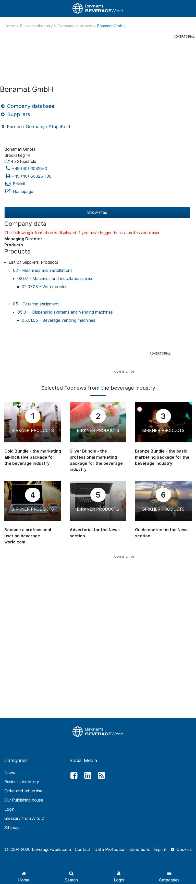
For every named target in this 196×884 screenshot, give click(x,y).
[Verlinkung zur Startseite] (98, 731)
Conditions (139, 849)
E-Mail (18, 183)
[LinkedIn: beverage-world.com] (86, 775)
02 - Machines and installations (42, 270)
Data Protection (110, 849)
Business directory (37, 25)
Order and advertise (23, 790)
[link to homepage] (98, 8)
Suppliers (18, 114)
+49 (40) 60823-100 (31, 176)
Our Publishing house (23, 800)
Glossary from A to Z (24, 818)
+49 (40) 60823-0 (29, 168)
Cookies (183, 849)
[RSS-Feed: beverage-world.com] (100, 775)
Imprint (160, 849)
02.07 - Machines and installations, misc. (55, 278)
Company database (75, 25)
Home (10, 25)
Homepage (22, 191)
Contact (83, 849)
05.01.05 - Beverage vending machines (58, 320)
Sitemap (12, 827)
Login (9, 809)
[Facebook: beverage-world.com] (72, 775)
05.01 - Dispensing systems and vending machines (65, 312)
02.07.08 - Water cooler (44, 286)
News (9, 772)
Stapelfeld (59, 126)
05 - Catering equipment (36, 303)
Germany (35, 126)
